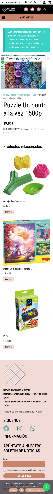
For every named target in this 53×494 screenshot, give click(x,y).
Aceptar (13, 490)
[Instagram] (31, 2)
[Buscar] (45, 9)
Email (5, 459)
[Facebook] (26, 2)
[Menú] (4, 17)
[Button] (26, 9)
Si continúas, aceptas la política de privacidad (26, 470)
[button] (48, 58)
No (21, 490)
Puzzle (34, 95)
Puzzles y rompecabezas (20, 95)
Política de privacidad (35, 490)
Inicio (5, 95)
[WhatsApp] (35, 2)
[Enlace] (9, 9)
